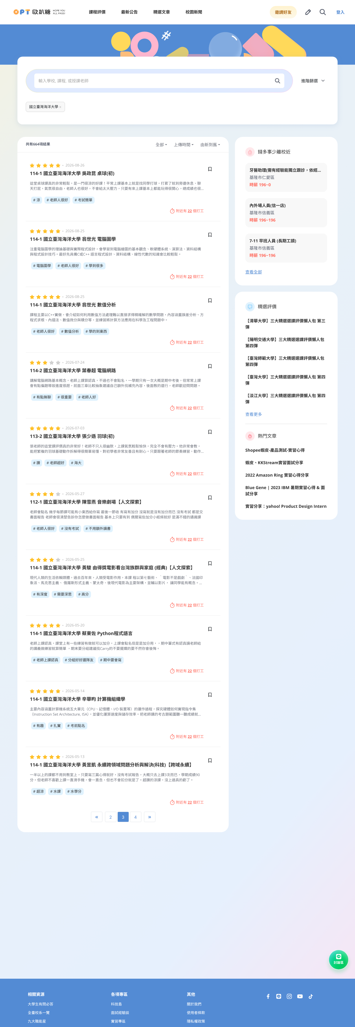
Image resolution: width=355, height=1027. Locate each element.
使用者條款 (196, 1012)
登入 (340, 12)
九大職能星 (37, 1021)
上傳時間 (182, 145)
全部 (160, 145)
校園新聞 (194, 12)
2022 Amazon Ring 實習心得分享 (277, 475)
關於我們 (194, 1004)
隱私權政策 (196, 1021)
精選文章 (161, 12)
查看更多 (253, 414)
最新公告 (129, 12)
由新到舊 (208, 145)
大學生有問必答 (40, 1004)
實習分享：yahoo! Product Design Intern (286, 506)
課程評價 (97, 12)
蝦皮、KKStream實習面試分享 (274, 462)
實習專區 (118, 1021)
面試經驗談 (120, 1012)
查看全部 (253, 272)
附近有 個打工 (190, 211)
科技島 (116, 1004)
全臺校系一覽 (39, 1012)
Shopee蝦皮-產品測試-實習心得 (275, 450)
